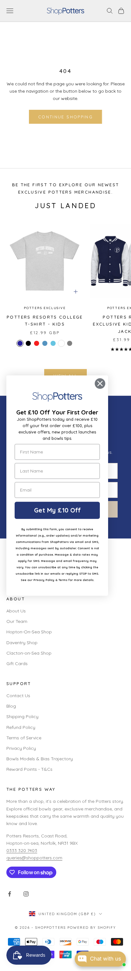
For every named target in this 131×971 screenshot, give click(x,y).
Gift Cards (17, 663)
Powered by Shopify (91, 927)
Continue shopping (65, 116)
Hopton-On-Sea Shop (29, 632)
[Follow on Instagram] (26, 894)
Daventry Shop (22, 642)
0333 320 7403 (21, 850)
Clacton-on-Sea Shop (29, 653)
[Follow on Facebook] (9, 894)
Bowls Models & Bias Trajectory (39, 759)
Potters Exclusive (45, 308)
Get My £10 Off (57, 510)
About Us (16, 611)
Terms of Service (23, 738)
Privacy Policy (21, 748)
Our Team (16, 621)
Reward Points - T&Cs (29, 769)
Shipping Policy (22, 716)
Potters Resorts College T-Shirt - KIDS (45, 320)
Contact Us (18, 695)
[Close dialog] (100, 383)
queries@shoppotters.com (34, 858)
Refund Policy (20, 727)
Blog (11, 706)
